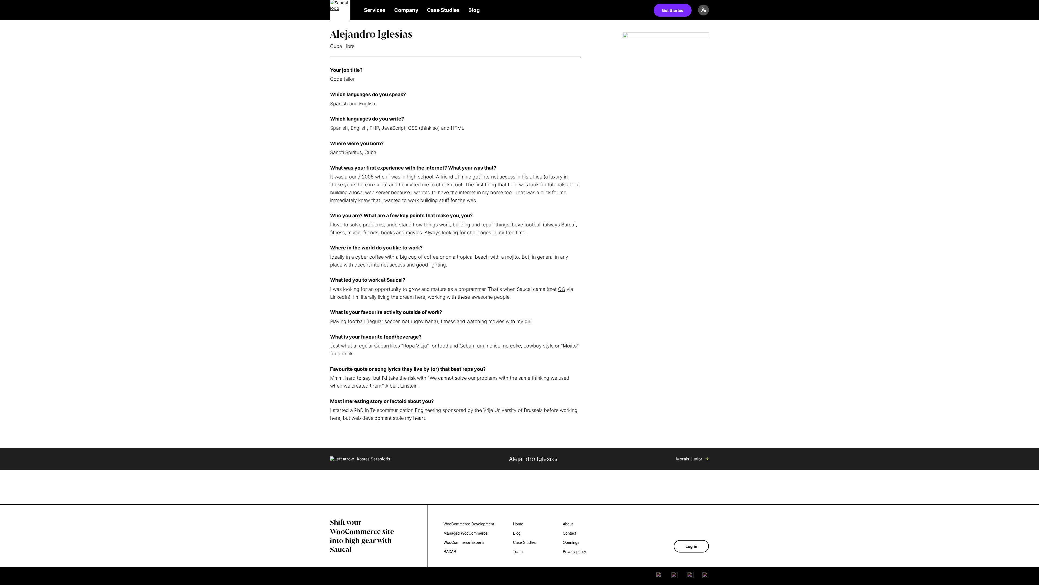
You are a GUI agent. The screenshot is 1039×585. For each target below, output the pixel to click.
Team (518, 551)
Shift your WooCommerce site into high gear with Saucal (362, 536)
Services (375, 10)
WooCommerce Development (468, 523)
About (568, 523)
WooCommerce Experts (463, 542)
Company (406, 10)
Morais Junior (689, 458)
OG (561, 289)
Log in (691, 546)
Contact (569, 533)
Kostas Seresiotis (373, 458)
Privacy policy (574, 551)
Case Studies (443, 10)
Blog (474, 10)
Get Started (672, 10)
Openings (571, 542)
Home (518, 523)
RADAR (449, 551)
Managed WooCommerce (465, 533)
